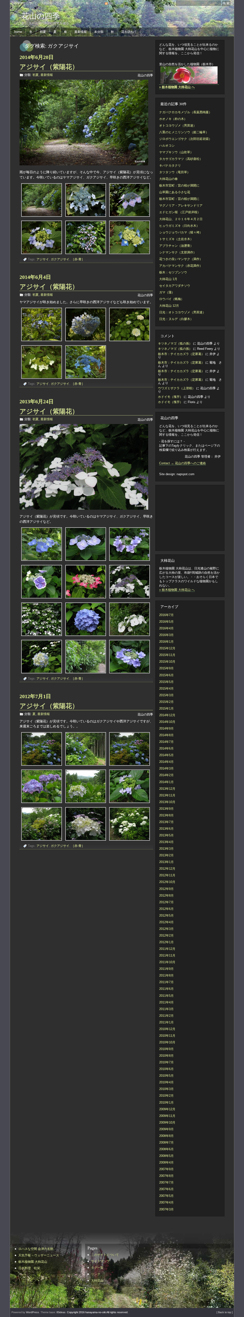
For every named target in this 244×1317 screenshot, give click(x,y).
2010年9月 (166, 1049)
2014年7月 (166, 742)
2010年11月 (167, 1035)
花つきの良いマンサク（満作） (181, 259)
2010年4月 (166, 1082)
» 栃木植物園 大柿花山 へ (177, 590)
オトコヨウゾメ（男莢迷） (177, 125)
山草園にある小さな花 (174, 192)
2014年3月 (166, 768)
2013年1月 (166, 862)
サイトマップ (64, 3)
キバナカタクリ (170, 165)
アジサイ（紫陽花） (49, 66)
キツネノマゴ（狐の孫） (175, 343)
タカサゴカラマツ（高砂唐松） (181, 159)
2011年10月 (167, 962)
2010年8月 (166, 1055)
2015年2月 (166, 702)
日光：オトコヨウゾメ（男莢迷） (182, 312)
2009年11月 (167, 1116)
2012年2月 (166, 935)
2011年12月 (167, 949)
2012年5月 (166, 915)
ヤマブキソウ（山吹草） (176, 152)
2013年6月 (166, 828)
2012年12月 (167, 868)
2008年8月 (166, 1136)
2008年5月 (166, 1156)
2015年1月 (166, 708)
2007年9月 (166, 1169)
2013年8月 (166, 815)
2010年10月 (167, 1042)
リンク (96, 3)
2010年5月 (166, 1075)
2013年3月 (166, 848)
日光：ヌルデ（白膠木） (176, 319)
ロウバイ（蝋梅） (171, 299)
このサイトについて (24, 3)
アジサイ (42, 259)
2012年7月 (166, 902)
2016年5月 (166, 621)
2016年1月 (166, 641)
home (18, 32)
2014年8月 (166, 735)
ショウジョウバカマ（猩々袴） (181, 232)
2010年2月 (166, 1095)
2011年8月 (166, 975)
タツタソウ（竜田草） (174, 172)
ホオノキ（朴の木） (173, 119)
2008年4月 (166, 1162)
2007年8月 (166, 1176)
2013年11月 (167, 795)
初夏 (43, 32)
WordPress (32, 1312)
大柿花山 (46, 3)
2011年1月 (166, 1022)
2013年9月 (166, 808)
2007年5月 (166, 1196)
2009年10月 (167, 1122)
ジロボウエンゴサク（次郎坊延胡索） (185, 139)
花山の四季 (40, 16)
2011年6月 (166, 989)
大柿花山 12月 (169, 305)
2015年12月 (167, 648)
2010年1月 (166, 1102)
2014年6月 (166, 748)
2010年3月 (166, 1089)
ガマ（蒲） (167, 292)
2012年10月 (167, 882)
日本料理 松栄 (29, 1268)
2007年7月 (166, 1182)
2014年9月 (166, 728)
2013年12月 (167, 788)
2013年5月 (166, 835)
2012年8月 (166, 895)
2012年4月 (166, 922)
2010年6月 (166, 1069)
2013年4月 (166, 842)
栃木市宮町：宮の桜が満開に (179, 185)
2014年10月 (167, 722)
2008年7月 (166, 1142)
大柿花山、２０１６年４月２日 (181, 219)
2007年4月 (166, 1202)
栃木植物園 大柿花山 (32, 1261)
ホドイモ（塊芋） (170, 397)
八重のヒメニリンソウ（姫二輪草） (184, 132)
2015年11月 (167, 655)
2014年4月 (166, 762)
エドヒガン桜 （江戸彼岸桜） (179, 212)
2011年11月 (167, 955)
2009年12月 (167, 1109)
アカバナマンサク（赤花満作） (181, 265)
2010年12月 (167, 1029)
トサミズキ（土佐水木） (176, 239)
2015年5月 (166, 682)
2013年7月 (166, 822)
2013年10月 (167, 802)
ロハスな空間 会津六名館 (35, 1249)
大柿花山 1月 (168, 279)
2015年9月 (166, 668)
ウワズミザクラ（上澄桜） (176, 388)
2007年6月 (166, 1189)
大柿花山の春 (168, 179)
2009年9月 (166, 1129)
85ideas (61, 1312)
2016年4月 (166, 628)
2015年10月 (167, 661)
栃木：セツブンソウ (173, 272)
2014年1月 (166, 782)
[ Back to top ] (225, 1312)
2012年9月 (166, 889)
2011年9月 (166, 969)
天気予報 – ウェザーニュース (38, 1255)
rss (111, 3)
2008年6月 (166, 1149)
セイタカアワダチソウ (174, 285)
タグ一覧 (83, 3)
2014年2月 (166, 775)
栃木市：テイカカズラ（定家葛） (181, 354)
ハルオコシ (167, 145)
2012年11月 (167, 875)
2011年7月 (166, 982)
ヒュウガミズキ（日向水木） (179, 225)
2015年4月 (166, 688)
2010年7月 (166, 1062)
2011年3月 (166, 1009)
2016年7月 (166, 615)
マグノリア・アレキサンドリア (181, 205)
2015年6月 (166, 675)
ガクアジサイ (60, 259)
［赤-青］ (78, 259)
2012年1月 (166, 942)
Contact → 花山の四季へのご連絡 (182, 463)
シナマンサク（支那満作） (177, 252)
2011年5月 (166, 995)
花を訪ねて (129, 32)
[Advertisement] (188, 517)
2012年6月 (166, 909)
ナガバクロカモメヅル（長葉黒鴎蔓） (185, 112)
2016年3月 (166, 635)
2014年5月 (166, 755)
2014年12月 (167, 715)
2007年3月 (166, 1209)
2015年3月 (166, 695)
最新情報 (80, 32)
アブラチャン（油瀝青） (176, 245)
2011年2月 (166, 1015)
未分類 (98, 32)
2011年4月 (166, 1002)
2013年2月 (166, 855)
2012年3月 (166, 929)
